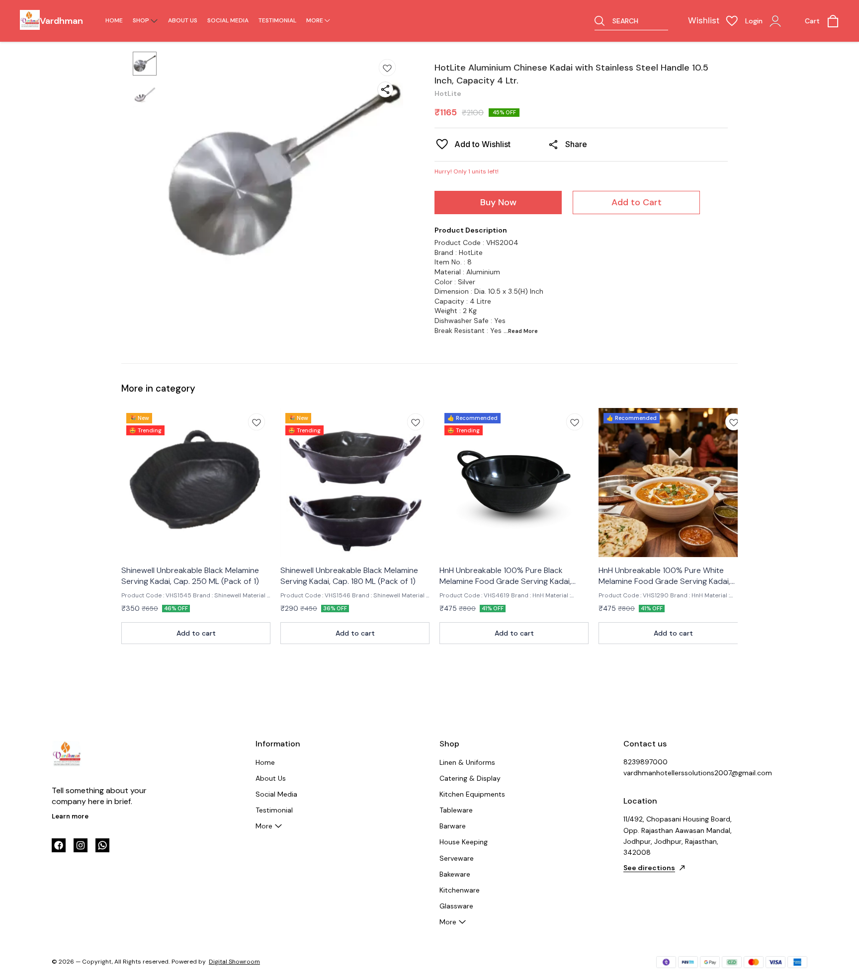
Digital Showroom (234, 962)
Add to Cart (636, 202)
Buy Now (498, 202)
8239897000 (645, 761)
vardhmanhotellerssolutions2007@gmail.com (678, 772)
